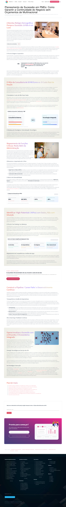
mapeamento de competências (13, 188)
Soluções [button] (19, 1)
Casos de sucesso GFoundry (14, 394)
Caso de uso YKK (38, 472)
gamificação (30, 371)
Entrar (43, 1)
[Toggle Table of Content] (18, 44)
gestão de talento (20, 107)
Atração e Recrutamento (10, 476)
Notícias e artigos (52, 461)
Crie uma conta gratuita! (55, 1)
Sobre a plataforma (24, 483)
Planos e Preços (30, 1)
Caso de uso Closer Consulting (40, 463)
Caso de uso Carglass (39, 468)
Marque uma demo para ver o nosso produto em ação (19, 432)
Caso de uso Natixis (39, 464)
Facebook (51, 478)
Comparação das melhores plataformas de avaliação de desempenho (22, 392)
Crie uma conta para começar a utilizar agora (19, 435)
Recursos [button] (24, 1)
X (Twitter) (51, 481)
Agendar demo (47, 1)
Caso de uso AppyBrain (39, 461)
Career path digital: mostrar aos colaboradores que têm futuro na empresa (23, 386)
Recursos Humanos (29, 64)
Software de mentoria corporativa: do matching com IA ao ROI (20, 388)
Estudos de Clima (9, 469)
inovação (20, 372)
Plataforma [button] (11, 1)
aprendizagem (16, 369)
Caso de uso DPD (38, 469)
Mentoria (36, 246)
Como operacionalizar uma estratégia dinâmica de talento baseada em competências (25, 393)
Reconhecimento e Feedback (11, 473)
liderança (25, 247)
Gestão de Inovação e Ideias (11, 472)
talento (16, 450)
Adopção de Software (10, 478)
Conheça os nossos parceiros (40, 481)
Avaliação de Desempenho (16, 449)
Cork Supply (39, 371)
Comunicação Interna (10, 474)
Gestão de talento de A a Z (11, 461)
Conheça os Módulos (24, 484)
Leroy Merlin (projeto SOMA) (41, 370)
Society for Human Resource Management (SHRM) (16, 99)
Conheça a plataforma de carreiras (13, 278)
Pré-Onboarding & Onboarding (11, 468)
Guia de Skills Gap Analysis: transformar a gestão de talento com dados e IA (23, 389)
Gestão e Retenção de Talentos (28, 449)
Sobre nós (51, 467)
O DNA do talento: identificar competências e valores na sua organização (22, 385)
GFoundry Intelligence (24, 488)
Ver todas (25, 478)
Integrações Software (24, 485)
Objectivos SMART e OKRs (11, 464)
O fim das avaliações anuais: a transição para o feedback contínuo (21, 390)
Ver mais (11, 480)
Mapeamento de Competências (41, 449)
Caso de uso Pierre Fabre (40, 470)
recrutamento (39, 101)
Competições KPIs (9, 477)
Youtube (51, 476)
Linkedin (51, 477)
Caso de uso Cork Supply (39, 465)
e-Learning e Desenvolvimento (11, 463)
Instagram (51, 480)
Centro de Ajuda (52, 463)
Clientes (16, 1)
